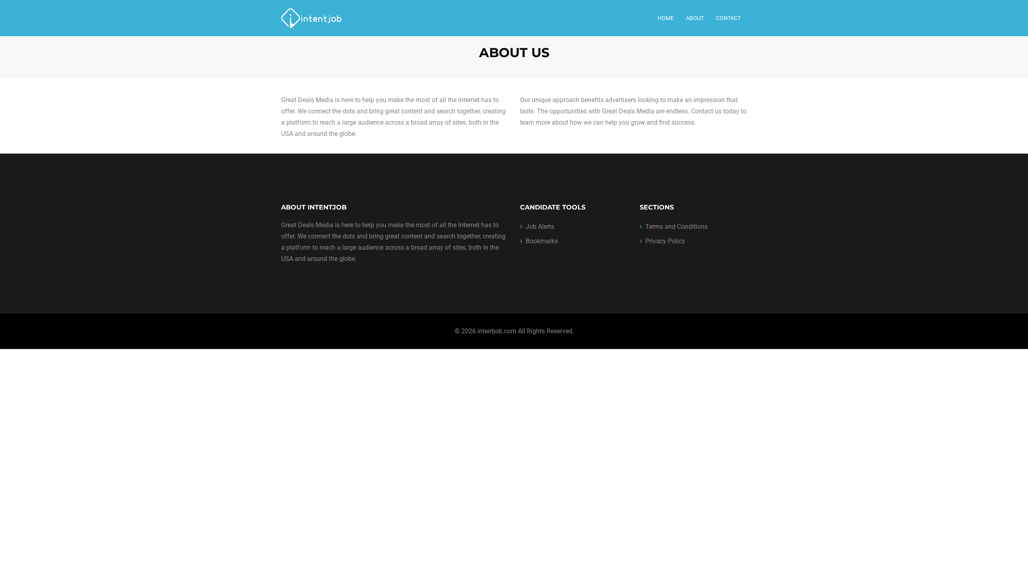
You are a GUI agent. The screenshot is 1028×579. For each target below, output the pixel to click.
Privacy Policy (665, 241)
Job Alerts (540, 226)
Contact (728, 18)
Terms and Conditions (676, 226)
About (695, 18)
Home (666, 18)
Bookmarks (542, 241)
